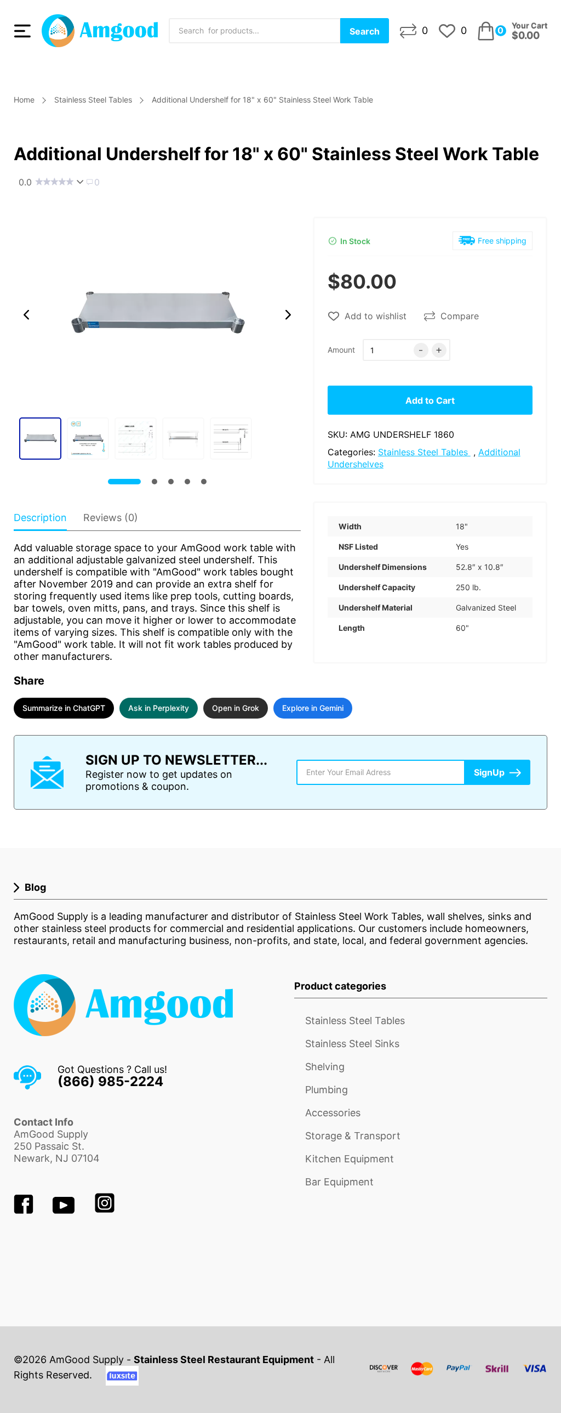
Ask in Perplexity (158, 708)
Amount (341, 349)
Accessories (332, 1112)
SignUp (489, 772)
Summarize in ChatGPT (63, 708)
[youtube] (65, 1210)
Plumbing (326, 1089)
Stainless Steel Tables (93, 99)
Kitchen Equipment (349, 1159)
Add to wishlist (376, 315)
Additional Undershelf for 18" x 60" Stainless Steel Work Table (262, 99)
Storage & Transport (352, 1135)
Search (365, 31)
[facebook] (25, 1210)
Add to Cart (430, 400)
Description (40, 517)
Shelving (325, 1066)
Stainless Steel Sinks (352, 1043)
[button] (26, 314)
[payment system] (458, 1375)
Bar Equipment (339, 1182)
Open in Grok (235, 708)
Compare (459, 315)
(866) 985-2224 (110, 1081)
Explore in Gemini (313, 708)
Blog (35, 887)
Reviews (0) (110, 517)
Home (24, 99)
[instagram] (105, 1210)
